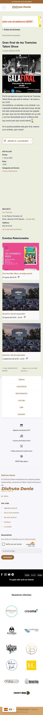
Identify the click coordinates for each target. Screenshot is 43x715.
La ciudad (7, 526)
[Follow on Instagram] (5, 574)
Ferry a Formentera (11, 512)
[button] (4, 7)
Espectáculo (12, 171)
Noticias (7, 522)
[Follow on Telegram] (12, 574)
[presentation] (20, 256)
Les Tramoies (7, 212)
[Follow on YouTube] (9, 574)
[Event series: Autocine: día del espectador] (24, 317)
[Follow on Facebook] (2, 574)
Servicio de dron (10, 517)
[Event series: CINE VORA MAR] (18, 277)
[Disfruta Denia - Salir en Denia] (21, 7)
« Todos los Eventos (11, 29)
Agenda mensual (10, 508)
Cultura (5, 171)
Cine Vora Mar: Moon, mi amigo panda (17, 273)
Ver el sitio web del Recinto (12, 229)
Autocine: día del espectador (13, 314)
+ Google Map (30, 219)
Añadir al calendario (18, 141)
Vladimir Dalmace (21, 712)
